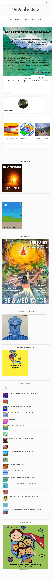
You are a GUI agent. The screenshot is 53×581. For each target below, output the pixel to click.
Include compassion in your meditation (17, 490)
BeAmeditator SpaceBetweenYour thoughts (19, 470)
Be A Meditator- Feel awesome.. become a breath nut (21, 477)
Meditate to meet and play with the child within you (21, 451)
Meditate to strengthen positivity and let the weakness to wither (24, 509)
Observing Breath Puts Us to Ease (16, 503)
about (39, 19)
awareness (28, 78)
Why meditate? (11, 419)
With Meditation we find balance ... (17, 425)
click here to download (25, 569)
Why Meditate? (18, 19)
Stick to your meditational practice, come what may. (21, 412)
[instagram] (43, 2)
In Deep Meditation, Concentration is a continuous (20, 438)
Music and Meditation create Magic (16, 457)
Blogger (30, 158)
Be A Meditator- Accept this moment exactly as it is (20, 406)
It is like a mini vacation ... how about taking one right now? (23, 496)
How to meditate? (30, 19)
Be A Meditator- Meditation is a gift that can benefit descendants (24, 445)
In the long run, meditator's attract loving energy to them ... (23, 393)
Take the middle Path (13, 432)
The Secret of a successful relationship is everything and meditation (25, 399)
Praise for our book (25, 571)
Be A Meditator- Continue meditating (17, 464)
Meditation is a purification (15, 387)
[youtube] (46, 2)
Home (10, 19)
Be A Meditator (26, 9)
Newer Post (6, 152)
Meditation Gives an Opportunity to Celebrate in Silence (22, 483)
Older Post (48, 152)
